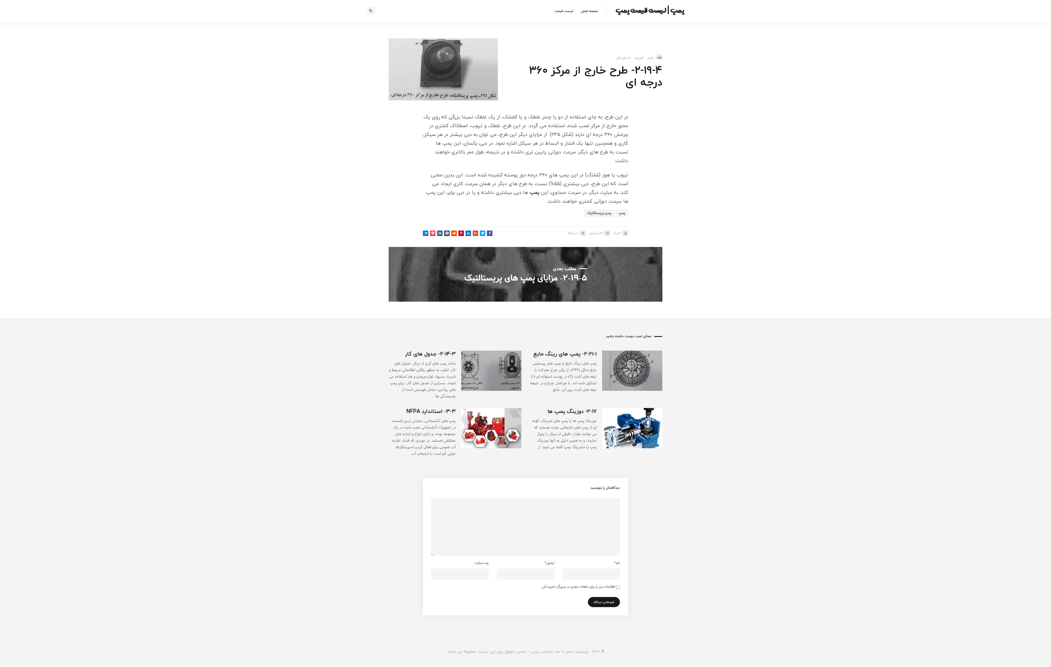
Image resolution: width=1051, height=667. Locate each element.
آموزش (638, 57)
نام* (617, 563)
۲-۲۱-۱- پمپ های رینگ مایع (565, 354)
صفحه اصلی (589, 11)
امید (650, 57)
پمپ (534, 192)
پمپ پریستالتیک (599, 213)
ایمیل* (549, 563)
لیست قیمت (564, 11)
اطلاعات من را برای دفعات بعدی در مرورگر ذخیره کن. (578, 587)
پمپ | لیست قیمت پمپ (650, 10)
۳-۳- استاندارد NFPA (431, 411)
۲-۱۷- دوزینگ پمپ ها (572, 411)
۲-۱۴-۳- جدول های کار (430, 354)
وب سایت (482, 563)
